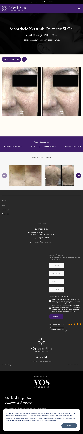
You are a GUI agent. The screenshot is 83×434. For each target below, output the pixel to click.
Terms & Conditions (74, 365)
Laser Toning (50, 147)
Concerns (5, 214)
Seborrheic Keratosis (50, 40)
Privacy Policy (51, 420)
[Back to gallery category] (24, 59)
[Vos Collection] (43, 2)
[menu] (79, 8)
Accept (69, 425)
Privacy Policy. (64, 296)
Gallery (34, 40)
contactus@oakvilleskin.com (43, 242)
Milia (33, 147)
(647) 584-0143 (43, 238)
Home (25, 40)
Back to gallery (11, 59)
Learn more (52, 2)
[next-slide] (78, 175)
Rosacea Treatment (13, 147)
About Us (5, 210)
